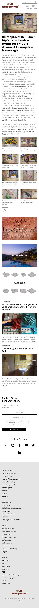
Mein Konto (6, 560)
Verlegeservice (7, 543)
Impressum (6, 584)
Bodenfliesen (6, 505)
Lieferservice (6, 540)
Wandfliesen (6, 511)
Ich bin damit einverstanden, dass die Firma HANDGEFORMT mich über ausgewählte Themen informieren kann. (19, 423)
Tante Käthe (7, 72)
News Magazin (7, 488)
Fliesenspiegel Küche (9, 514)
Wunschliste (6, 569)
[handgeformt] (10, 5)
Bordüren (5, 517)
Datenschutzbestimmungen (11, 575)
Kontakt (4, 491)
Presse (4, 493)
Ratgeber (5, 552)
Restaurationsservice (9, 537)
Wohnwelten (6, 502)
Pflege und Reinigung (9, 549)
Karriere (5, 496)
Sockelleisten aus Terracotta (11, 508)
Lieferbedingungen (8, 578)
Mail (30, 132)
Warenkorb (6, 566)
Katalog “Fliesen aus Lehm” (11, 479)
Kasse (4, 563)
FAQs (4, 581)
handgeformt (19, 86)
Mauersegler (15, 55)
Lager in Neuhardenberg (18, 129)
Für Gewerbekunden (9, 473)
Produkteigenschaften (9, 485)
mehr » (34, 342)
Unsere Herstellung (8, 482)
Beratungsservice (8, 528)
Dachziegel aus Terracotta (11, 520)
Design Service (7, 534)
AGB (3, 572)
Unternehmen (7, 476)
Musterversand (7, 546)
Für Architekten (7, 470)
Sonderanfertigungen (9, 531)
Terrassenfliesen (19, 113)
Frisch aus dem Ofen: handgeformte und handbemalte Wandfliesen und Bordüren (19, 307)
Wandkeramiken (17, 110)
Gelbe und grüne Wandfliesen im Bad (18, 349)
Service (4, 526)
